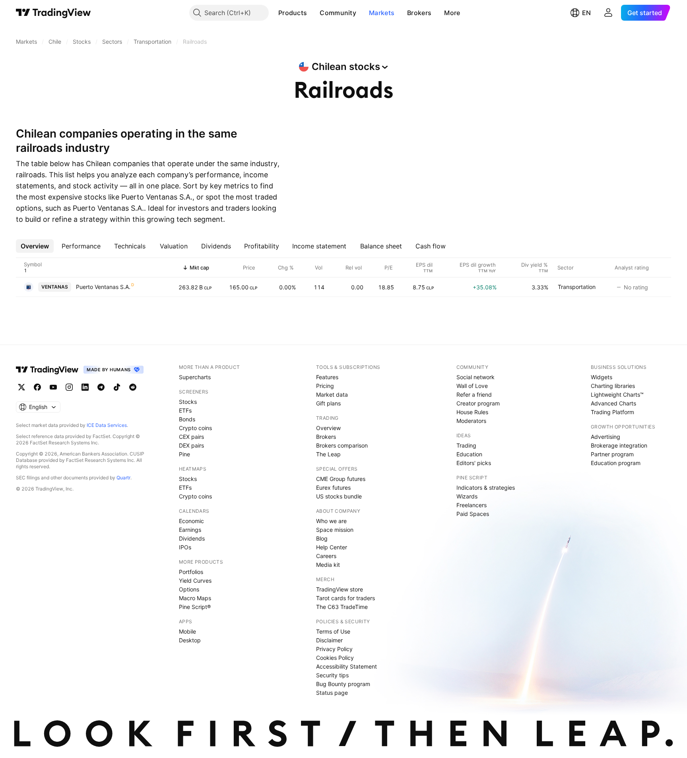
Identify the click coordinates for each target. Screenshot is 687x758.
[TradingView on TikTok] (116, 387)
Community (338, 13)
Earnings (190, 529)
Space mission (334, 529)
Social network (475, 377)
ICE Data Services (107, 425)
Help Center (331, 547)
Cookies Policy (335, 657)
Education (469, 454)
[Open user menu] (608, 13)
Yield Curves (195, 580)
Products (292, 13)
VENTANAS (54, 287)
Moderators (471, 420)
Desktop (190, 640)
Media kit (328, 564)
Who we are (331, 521)
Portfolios (191, 571)
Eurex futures (333, 487)
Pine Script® (195, 606)
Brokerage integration (619, 445)
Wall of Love (472, 385)
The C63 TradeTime (342, 606)
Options (189, 589)
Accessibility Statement (346, 666)
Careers (326, 556)
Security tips (332, 675)
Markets (381, 13)
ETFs (185, 410)
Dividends (192, 538)
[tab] (35, 246)
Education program (615, 462)
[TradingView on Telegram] (101, 387)
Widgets (601, 377)
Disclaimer (329, 640)
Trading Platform (612, 412)
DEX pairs (191, 445)
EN (586, 13)
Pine (184, 454)
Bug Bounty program (343, 683)
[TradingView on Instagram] (69, 387)
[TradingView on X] (21, 387)
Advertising (605, 436)
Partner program (612, 454)
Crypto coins (195, 428)
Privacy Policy (334, 649)
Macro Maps (195, 598)
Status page (332, 692)
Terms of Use (333, 631)
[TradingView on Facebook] (37, 387)
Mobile (187, 631)
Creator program (478, 403)
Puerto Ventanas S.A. (103, 286)
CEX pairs (191, 436)
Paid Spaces (472, 513)
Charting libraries (613, 385)
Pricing (325, 385)
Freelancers (471, 505)
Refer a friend (474, 394)
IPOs (185, 547)
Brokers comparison (342, 445)
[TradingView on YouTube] (53, 387)
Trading (466, 445)
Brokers (419, 13)
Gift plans (328, 403)
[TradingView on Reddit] (132, 387)
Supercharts (195, 377)
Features (327, 377)
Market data (332, 394)
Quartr (123, 478)
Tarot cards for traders (345, 598)
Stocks (188, 401)
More (452, 13)
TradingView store (339, 589)
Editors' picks (473, 462)
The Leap (328, 454)
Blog (322, 538)
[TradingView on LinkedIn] (85, 387)
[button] (312, 13)
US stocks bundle (339, 496)
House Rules (472, 412)
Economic (191, 521)
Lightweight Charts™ (617, 394)
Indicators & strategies (485, 487)
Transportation (577, 286)
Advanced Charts (613, 403)
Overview (328, 428)
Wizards (466, 496)
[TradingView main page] (53, 12)
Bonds (187, 419)
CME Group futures (340, 478)
